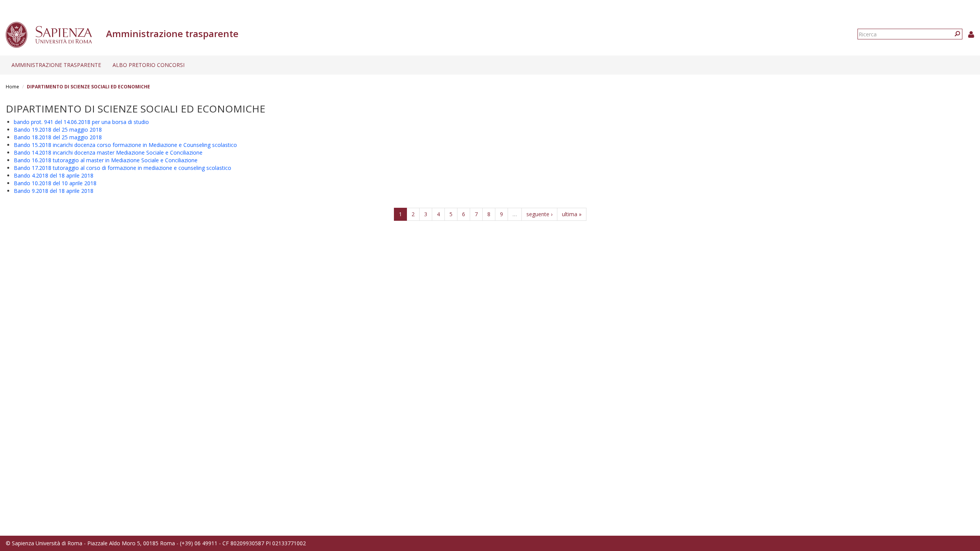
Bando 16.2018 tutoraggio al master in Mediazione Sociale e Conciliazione (106, 160)
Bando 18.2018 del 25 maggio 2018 (58, 137)
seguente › (539, 214)
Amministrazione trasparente (56, 64)
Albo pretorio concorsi (149, 64)
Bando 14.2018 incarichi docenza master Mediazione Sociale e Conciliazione (108, 152)
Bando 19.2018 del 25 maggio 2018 (58, 129)
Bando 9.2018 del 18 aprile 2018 (53, 190)
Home (12, 86)
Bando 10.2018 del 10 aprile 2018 (55, 183)
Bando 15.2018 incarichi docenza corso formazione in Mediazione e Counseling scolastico (125, 144)
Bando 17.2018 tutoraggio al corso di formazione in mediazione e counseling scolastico (122, 167)
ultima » (571, 214)
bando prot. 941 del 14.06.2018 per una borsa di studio (81, 122)
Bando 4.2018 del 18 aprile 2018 (53, 175)
